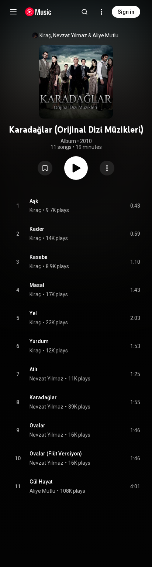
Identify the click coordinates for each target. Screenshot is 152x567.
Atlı (33, 369)
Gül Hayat (41, 482)
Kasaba (39, 257)
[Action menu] (107, 168)
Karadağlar (43, 397)
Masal (37, 285)
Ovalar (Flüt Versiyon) (56, 454)
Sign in (126, 12)
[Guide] (13, 11)
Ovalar (37, 425)
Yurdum (39, 341)
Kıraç (45, 35)
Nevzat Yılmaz (70, 35)
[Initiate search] (84, 12)
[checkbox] (135, 205)
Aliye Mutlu (105, 35)
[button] (45, 168)
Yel (33, 313)
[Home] (38, 11)
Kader (37, 229)
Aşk (34, 201)
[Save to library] (45, 168)
